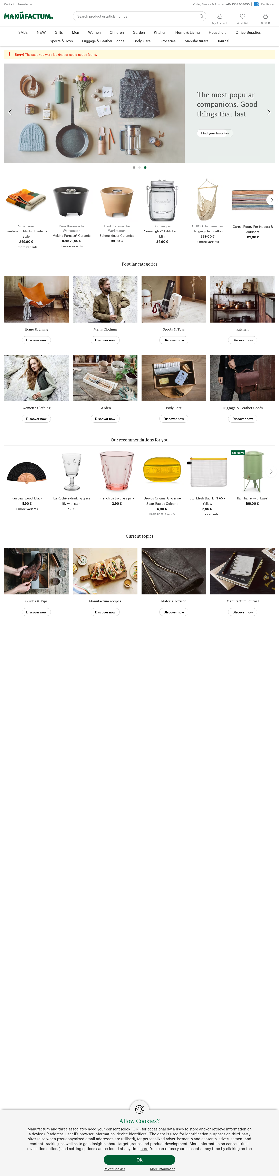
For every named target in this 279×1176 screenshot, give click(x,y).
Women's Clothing (36, 407)
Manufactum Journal (243, 601)
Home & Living (36, 329)
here (144, 1148)
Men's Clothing (105, 329)
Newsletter (25, 4)
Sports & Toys (174, 329)
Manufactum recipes (105, 601)
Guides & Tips (36, 601)
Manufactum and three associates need (61, 1129)
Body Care (174, 407)
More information (162, 1169)
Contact (9, 4)
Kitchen (243, 329)
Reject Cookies (114, 1169)
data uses (175, 1129)
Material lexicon (173, 601)
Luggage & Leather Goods (243, 407)
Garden (105, 407)
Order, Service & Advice (221, 4)
